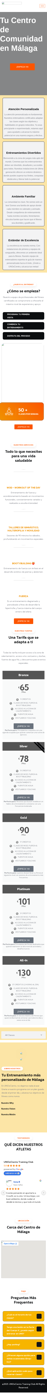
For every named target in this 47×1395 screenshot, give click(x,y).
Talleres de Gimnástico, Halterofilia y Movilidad (23, 529)
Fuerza (23, 596)
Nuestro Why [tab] (7, 1103)
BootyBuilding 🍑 (23, 563)
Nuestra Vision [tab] (8, 1109)
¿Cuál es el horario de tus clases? (19, 1316)
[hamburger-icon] (42, 6)
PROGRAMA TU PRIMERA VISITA (18, 316)
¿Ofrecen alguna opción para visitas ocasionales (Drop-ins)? (21, 1358)
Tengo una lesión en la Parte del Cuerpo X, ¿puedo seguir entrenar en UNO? (20, 1330)
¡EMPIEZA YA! (23, 621)
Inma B (17, 1182)
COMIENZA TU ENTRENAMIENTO (15, 326)
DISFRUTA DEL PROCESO (18, 335)
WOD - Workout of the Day (23, 487)
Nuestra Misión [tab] (8, 1114)
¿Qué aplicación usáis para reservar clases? (19, 1373)
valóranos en (11, 1173)
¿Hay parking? (13, 1344)
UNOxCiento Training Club (18, 1162)
